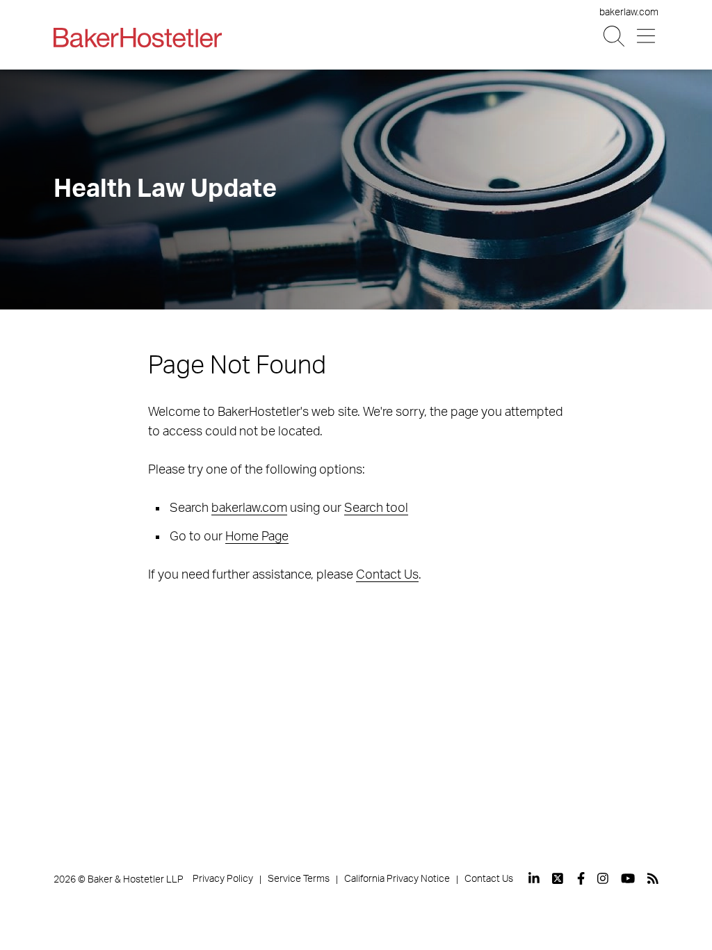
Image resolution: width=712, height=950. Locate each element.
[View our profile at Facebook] (581, 878)
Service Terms (299, 879)
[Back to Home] (138, 37)
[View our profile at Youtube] (628, 878)
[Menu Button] (647, 36)
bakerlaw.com (628, 12)
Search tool (376, 508)
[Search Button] (615, 36)
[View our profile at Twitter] (558, 878)
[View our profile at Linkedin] (534, 878)
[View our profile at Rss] (652, 878)
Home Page (257, 537)
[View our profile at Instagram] (602, 878)
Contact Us (387, 575)
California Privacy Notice (397, 879)
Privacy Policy (223, 879)
